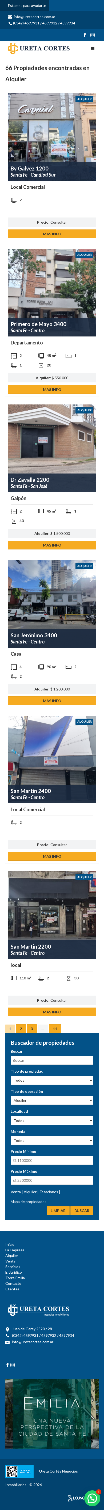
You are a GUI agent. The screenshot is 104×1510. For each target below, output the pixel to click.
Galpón (18, 498)
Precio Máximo (24, 1171)
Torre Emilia (15, 1278)
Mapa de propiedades (28, 1201)
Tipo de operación (27, 1091)
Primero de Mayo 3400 (38, 324)
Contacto (13, 1283)
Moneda (18, 1131)
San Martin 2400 (31, 791)
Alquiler (84, 99)
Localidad (19, 1111)
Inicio (9, 1244)
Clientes (12, 1289)
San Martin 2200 (31, 946)
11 (55, 1028)
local (16, 965)
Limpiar (58, 1210)
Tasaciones (49, 1191)
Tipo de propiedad (27, 1071)
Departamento (27, 342)
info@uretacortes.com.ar (34, 16)
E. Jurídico (13, 1272)
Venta (16, 1191)
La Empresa (14, 1250)
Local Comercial (28, 187)
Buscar (17, 1051)
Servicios (12, 1266)
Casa (16, 654)
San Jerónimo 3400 (34, 635)
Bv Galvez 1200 (30, 168)
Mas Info (52, 234)
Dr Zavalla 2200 (30, 479)
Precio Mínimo (23, 1151)
